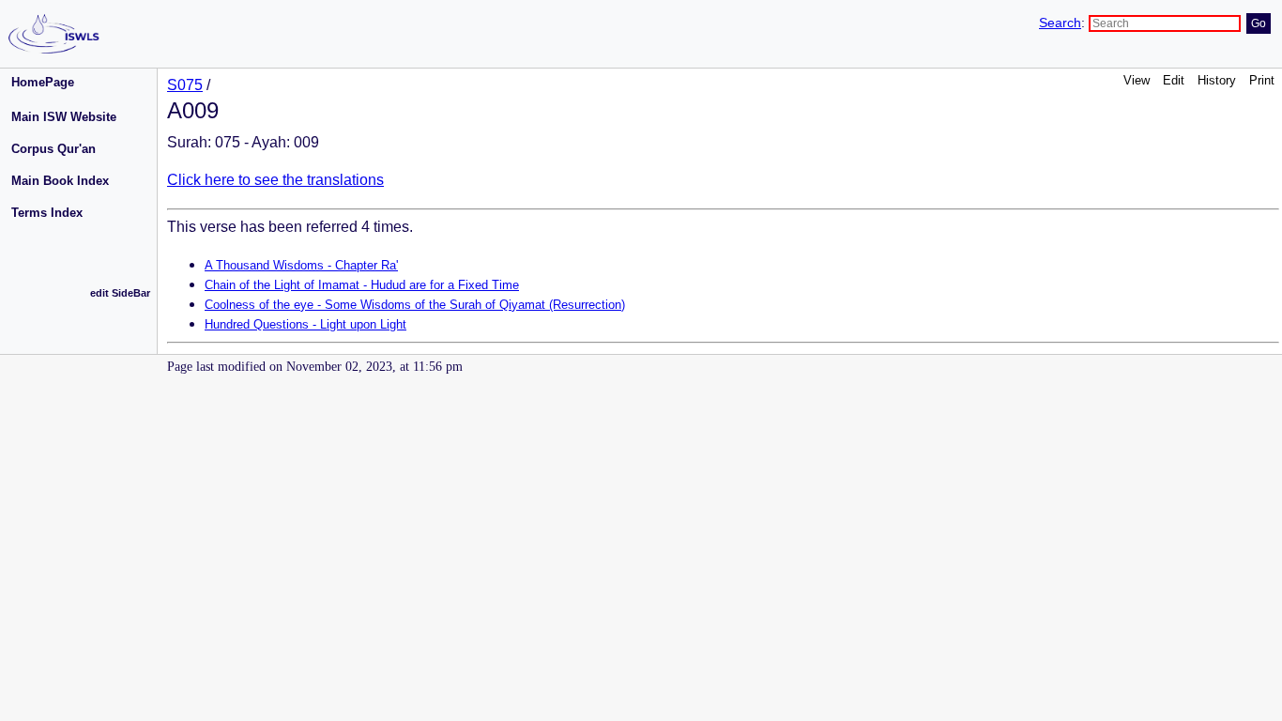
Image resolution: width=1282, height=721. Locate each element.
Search (1060, 23)
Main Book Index (60, 181)
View (1136, 80)
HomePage (42, 82)
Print (1261, 80)
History (1217, 80)
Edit (1173, 80)
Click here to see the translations (275, 180)
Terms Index (47, 213)
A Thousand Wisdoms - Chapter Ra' (301, 265)
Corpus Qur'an (53, 149)
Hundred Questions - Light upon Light (305, 324)
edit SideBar (120, 293)
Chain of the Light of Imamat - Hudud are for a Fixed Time (362, 285)
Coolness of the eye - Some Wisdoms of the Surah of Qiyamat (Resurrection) (415, 305)
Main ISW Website (63, 117)
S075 (185, 85)
